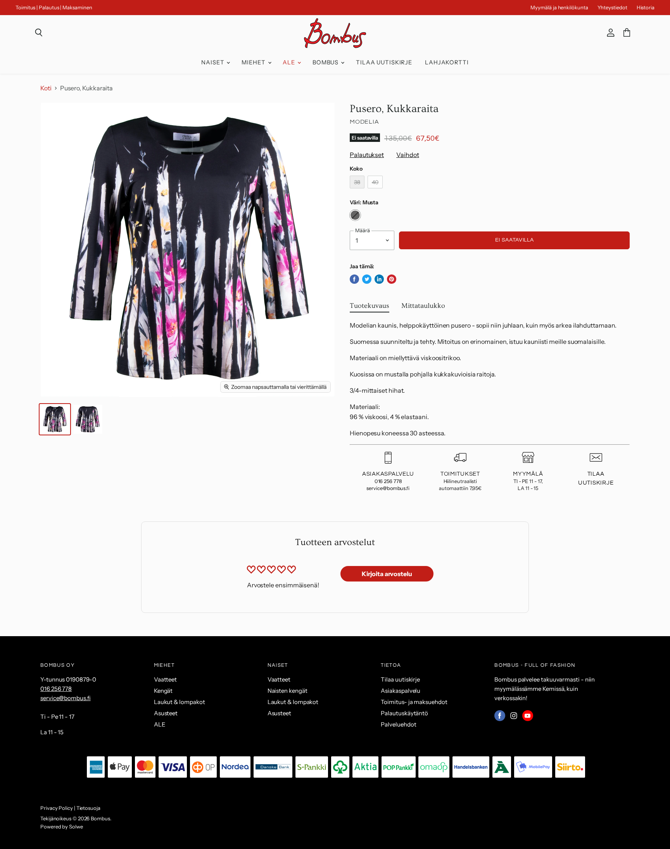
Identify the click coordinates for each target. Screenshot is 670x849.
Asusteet (166, 713)
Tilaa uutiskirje (384, 62)
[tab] (369, 307)
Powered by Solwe (61, 826)
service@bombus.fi (387, 488)
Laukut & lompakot (179, 702)
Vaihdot (407, 154)
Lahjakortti (447, 62)
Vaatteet (165, 679)
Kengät (163, 690)
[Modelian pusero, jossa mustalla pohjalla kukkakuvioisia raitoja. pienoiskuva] (55, 419)
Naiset (213, 62)
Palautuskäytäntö (404, 713)
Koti (46, 88)
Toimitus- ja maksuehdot (414, 702)
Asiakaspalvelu (400, 690)
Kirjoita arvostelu (387, 574)
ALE (290, 62)
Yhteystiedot (612, 7)
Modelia (364, 122)
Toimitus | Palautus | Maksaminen (54, 7)
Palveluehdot (398, 724)
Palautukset (367, 154)
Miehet (254, 62)
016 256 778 (388, 481)
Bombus (326, 62)
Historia (645, 7)
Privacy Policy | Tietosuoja (70, 808)
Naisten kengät (287, 690)
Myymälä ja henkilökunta (559, 7)
